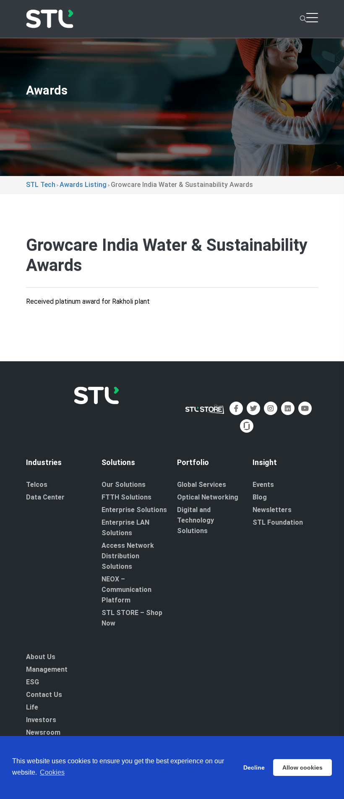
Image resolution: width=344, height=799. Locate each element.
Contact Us (44, 695)
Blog (260, 497)
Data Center (45, 497)
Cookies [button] (52, 772)
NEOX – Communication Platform (126, 589)
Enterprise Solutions (134, 510)
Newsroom (43, 732)
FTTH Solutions (126, 497)
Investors (41, 720)
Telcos (36, 485)
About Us (40, 657)
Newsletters (272, 510)
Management (47, 669)
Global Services (201, 485)
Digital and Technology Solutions (195, 520)
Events (263, 485)
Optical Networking (207, 497)
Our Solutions (124, 485)
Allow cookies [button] (302, 767)
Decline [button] (254, 767)
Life (32, 707)
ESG (32, 682)
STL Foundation (278, 522)
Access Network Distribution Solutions (128, 555)
